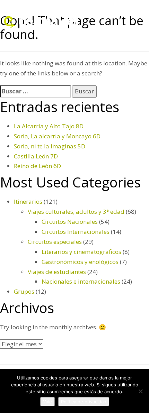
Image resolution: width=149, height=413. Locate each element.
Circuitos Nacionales (70, 222)
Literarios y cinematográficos (81, 252)
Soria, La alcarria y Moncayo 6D (57, 136)
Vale (47, 401)
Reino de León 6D (37, 166)
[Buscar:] (35, 91)
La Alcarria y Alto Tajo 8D (49, 126)
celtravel (48, 20)
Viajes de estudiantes (57, 272)
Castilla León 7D (36, 156)
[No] (140, 391)
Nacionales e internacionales (81, 281)
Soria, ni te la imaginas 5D (49, 146)
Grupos (24, 291)
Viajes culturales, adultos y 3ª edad (76, 211)
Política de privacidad (83, 401)
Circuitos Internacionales (75, 232)
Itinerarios (28, 201)
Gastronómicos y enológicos (80, 262)
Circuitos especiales (55, 242)
